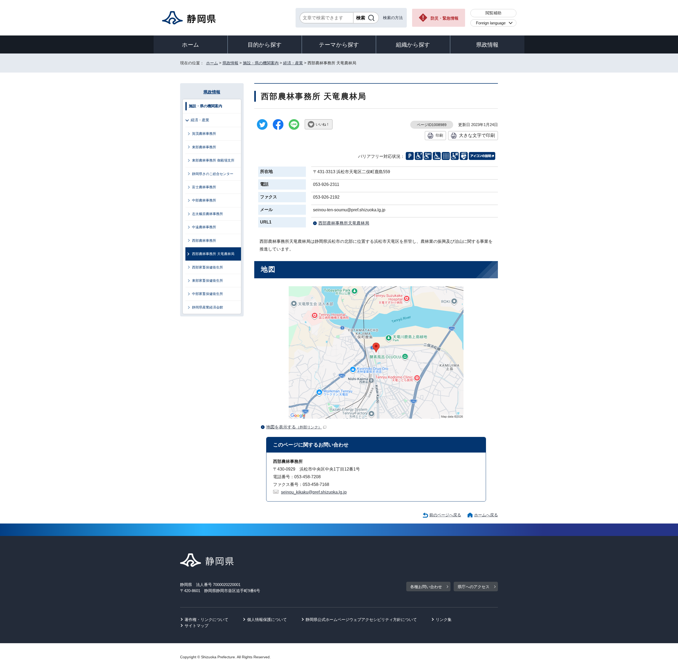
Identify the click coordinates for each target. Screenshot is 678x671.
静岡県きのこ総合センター (212, 174)
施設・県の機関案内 (261, 63)
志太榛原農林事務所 (207, 214)
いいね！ (322, 124)
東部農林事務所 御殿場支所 (213, 160)
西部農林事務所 (204, 241)
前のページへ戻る (445, 515)
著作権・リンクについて (206, 619)
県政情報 (487, 45)
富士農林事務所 (204, 187)
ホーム (190, 45)
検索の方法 (393, 17)
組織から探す (413, 45)
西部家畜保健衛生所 (207, 267)
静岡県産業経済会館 (207, 307)
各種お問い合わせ (426, 586)
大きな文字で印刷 (477, 135)
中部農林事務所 (204, 200)
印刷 (439, 135)
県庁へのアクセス (473, 586)
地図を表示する (294, 427)
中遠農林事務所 (204, 227)
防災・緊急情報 (444, 18)
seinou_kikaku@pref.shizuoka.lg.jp (314, 492)
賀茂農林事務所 (204, 134)
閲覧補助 (493, 13)
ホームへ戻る (486, 515)
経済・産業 (293, 63)
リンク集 (444, 619)
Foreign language (491, 23)
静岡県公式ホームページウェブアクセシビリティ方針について (361, 619)
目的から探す (265, 45)
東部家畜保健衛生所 (207, 281)
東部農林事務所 (204, 147)
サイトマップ (196, 625)
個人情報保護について (267, 619)
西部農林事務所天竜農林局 (343, 223)
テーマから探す (339, 45)
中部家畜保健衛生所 (207, 294)
